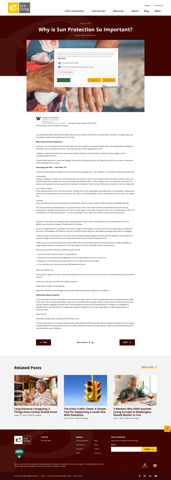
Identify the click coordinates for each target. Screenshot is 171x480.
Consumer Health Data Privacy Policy (59, 476)
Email (113, 445)
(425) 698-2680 (46, 440)
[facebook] (139, 476)
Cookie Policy (61, 58)
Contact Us (159, 5)
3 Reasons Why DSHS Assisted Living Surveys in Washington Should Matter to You (132, 412)
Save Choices (63, 80)
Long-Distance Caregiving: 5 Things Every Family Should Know (35, 410)
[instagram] (145, 476)
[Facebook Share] (89, 342)
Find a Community (74, 11)
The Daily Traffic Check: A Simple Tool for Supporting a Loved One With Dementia (85, 412)
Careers (147, 5)
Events (135, 11)
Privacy (43, 476)
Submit (147, 449)
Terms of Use (77, 476)
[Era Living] (19, 7)
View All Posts (148, 367)
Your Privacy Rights (66, 72)
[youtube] (156, 476)
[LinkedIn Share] (93, 342)
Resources (118, 11)
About (158, 11)
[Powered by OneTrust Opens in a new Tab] (109, 86)
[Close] (116, 50)
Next (126, 342)
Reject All (94, 80)
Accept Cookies (109, 80)
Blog (146, 11)
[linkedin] (150, 476)
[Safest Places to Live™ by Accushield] (19, 453)
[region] (86, 67)
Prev (45, 342)
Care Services (98, 11)
